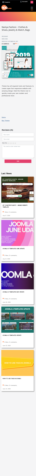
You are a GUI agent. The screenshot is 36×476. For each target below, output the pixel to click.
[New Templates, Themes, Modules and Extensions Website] (6, 7)
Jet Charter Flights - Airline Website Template (15, 206)
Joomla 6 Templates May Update (13, 292)
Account (25, 1)
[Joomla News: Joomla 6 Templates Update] (17, 319)
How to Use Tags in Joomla (12, 378)
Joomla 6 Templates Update (12, 335)
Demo (4, 117)
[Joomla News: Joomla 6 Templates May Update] (17, 276)
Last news (6, 173)
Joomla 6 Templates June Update (14, 249)
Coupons (7, 2)
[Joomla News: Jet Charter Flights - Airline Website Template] (17, 189)
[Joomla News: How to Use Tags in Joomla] (17, 363)
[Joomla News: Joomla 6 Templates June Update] (17, 233)
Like (15, 44)
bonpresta (6, 44)
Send (18, 161)
